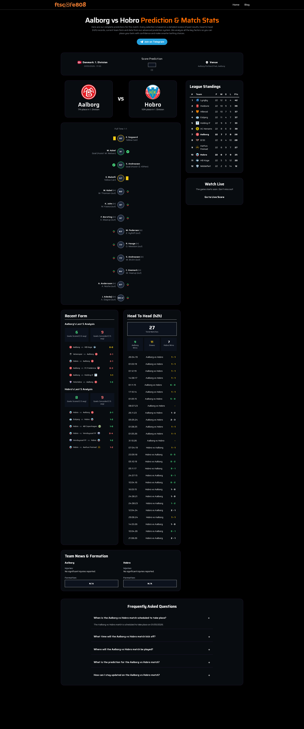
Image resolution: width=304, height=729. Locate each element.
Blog (247, 5)
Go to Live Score (214, 197)
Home (236, 5)
